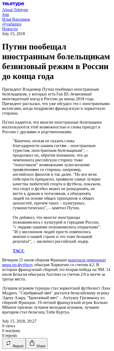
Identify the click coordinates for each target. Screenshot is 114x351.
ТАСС (19, 251)
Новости (10, 29)
